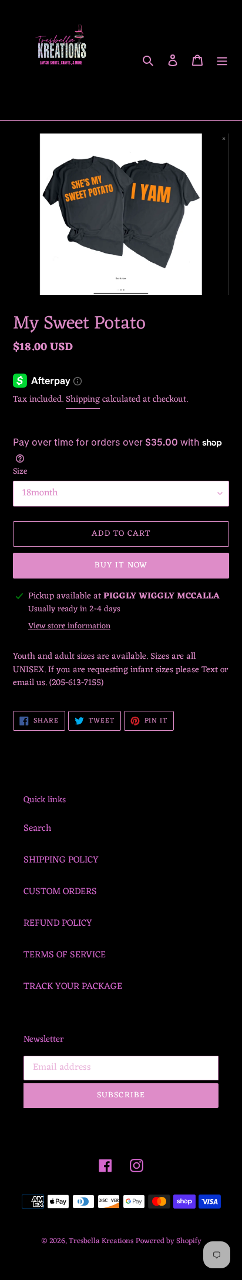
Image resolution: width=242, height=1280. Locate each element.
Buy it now (121, 565)
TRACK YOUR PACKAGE (72, 986)
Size (20, 472)
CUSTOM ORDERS (60, 892)
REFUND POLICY (57, 923)
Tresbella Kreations (101, 1241)
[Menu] (222, 60)
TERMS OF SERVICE (64, 955)
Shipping (83, 400)
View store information (69, 626)
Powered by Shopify (168, 1241)
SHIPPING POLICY (61, 860)
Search (37, 828)
